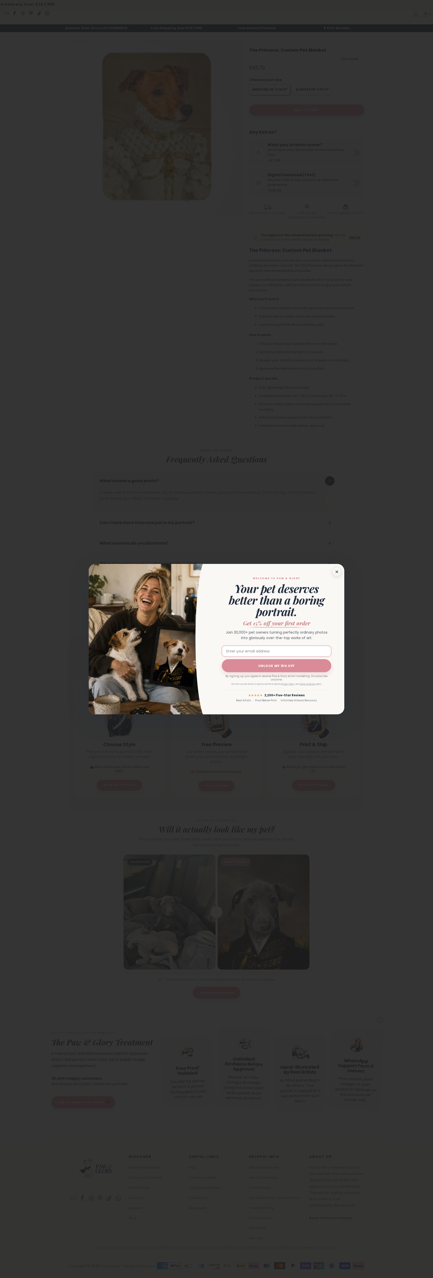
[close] (336, 571)
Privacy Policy (288, 684)
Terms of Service (307, 684)
